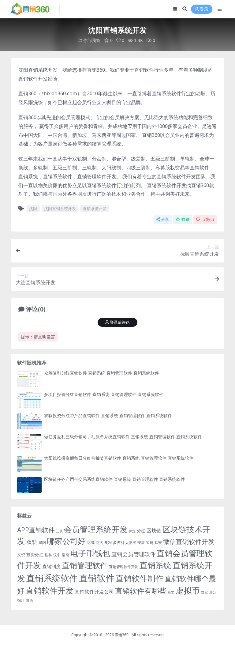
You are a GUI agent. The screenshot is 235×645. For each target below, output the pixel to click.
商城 (91, 542)
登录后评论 (120, 322)
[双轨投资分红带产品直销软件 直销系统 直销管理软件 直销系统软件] (29, 421)
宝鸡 (149, 542)
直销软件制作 (139, 578)
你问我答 (91, 40)
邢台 (212, 592)
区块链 (154, 530)
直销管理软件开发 (123, 566)
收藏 (185, 219)
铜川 (20, 600)
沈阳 (33, 208)
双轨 (31, 541)
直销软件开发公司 (94, 591)
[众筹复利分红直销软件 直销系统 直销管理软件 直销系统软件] (29, 379)
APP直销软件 (36, 530)
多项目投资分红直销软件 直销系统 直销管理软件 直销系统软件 (103, 394)
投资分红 (34, 554)
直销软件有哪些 (140, 591)
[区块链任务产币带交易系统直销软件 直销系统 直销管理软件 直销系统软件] (29, 485)
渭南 (65, 554)
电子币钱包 (90, 553)
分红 (141, 531)
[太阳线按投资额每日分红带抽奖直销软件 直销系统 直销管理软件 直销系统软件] (29, 464)
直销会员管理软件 (133, 554)
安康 (141, 542)
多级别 (118, 542)
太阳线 (130, 542)
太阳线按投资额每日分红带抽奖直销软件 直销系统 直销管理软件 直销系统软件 (118, 458)
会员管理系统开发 (96, 529)
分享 (165, 219)
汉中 (57, 554)
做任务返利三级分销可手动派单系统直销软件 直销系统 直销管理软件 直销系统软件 (123, 436)
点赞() (207, 219)
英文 (171, 592)
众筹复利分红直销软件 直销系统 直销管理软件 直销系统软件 (101, 373)
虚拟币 (188, 590)
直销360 (122, 634)
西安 (204, 592)
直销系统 (155, 565)
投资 (21, 554)
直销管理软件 (85, 565)
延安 (158, 542)
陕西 (29, 600)
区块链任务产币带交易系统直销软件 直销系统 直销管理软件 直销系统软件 (114, 479)
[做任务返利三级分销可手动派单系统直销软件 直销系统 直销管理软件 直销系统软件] (29, 442)
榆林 (48, 554)
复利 (108, 542)
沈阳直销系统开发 (60, 208)
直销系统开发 (94, 208)
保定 (132, 531)
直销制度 (51, 566)
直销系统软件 (52, 578)
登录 (204, 9)
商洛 (99, 542)
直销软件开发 (49, 590)
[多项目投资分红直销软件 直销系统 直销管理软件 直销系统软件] (29, 400)
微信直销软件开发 (188, 541)
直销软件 (96, 578)
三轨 (59, 531)
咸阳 (42, 542)
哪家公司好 (66, 541)
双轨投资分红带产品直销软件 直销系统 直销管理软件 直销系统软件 (108, 415)
